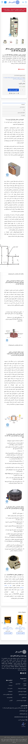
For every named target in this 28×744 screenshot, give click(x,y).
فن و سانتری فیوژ (22, 694)
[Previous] (23, 27)
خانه (24, 9)
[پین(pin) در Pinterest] (11, 93)
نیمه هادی (24, 697)
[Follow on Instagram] (25, 673)
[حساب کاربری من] (5, 2)
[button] (23, 2)
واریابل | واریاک (6, 9)
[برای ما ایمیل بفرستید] (23, 673)
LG (22, 81)
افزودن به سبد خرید (13, 90)
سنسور (25, 680)
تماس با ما (10, 688)
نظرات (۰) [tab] (23, 115)
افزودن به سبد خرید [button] (20, 633)
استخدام (8, 737)
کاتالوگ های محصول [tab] (21, 112)
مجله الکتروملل (13, 737)
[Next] (4, 27)
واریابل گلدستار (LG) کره (19, 10)
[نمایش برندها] (21, 69)
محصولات (10, 691)
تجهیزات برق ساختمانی (21, 700)
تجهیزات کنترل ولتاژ (22, 688)
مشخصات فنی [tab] (22, 107)
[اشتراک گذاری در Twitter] (14, 93)
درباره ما (10, 685)
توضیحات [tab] (23, 104)
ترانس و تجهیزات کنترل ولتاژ (16, 9)
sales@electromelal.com (19, 717)
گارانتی (10, 700)
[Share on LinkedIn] (9, 93)
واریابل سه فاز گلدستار (8, 10)
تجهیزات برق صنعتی (22, 691)
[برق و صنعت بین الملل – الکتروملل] (14, 2)
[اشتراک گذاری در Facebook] (16, 93)
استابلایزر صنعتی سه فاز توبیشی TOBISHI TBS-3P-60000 (20, 629)
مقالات (10, 682)
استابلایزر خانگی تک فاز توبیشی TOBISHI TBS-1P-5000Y (8, 629)
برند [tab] (24, 110)
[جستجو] (26, 2)
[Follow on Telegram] (21, 673)
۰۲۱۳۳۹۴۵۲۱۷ (22, 711)
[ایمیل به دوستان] (13, 93)
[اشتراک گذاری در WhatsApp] (18, 93)
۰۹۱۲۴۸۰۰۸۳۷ (22, 714)
